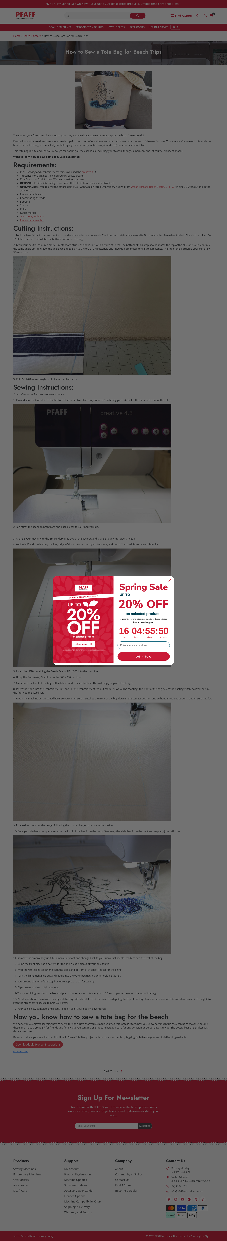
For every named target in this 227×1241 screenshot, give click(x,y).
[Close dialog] (169, 580)
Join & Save (143, 656)
